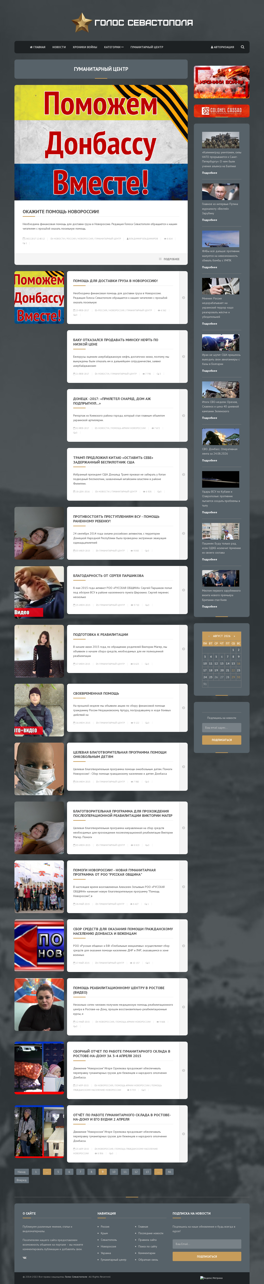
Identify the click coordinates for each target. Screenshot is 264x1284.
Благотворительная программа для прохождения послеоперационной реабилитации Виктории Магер (122, 813)
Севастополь (109, 1240)
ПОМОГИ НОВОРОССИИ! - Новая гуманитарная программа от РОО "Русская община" (114, 872)
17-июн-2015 (82, 663)
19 (216, 670)
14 (227, 663)
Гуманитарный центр (147, 47)
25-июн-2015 (82, 605)
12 (136, 1172)
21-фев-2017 (82, 373)
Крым (104, 1233)
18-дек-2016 (82, 491)
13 (147, 1172)
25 (210, 677)
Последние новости (150, 1233)
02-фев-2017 (82, 428)
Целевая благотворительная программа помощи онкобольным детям (119, 754)
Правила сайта (147, 1240)
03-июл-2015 (82, 550)
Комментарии (146, 1253)
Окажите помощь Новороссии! (61, 211)
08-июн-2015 (82, 781)
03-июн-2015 (82, 845)
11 (125, 1172)
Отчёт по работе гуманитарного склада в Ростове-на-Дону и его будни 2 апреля (122, 1117)
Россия (71, 238)
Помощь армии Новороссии (128, 428)
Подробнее (171, 259)
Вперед (22, 1180)
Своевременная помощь (96, 693)
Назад (22, 1172)
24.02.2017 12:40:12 (35, 238)
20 (222, 670)
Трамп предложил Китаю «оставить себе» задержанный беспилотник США (113, 460)
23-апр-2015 (82, 1148)
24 (205, 677)
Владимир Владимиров (143, 238)
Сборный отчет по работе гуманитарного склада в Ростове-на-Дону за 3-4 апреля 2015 (121, 1053)
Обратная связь (148, 1259)
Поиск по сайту (147, 1246)
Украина (106, 1253)
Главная (39, 47)
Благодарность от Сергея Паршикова (108, 575)
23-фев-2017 (82, 310)
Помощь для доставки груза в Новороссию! (115, 280)
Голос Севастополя (76, 1276)
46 (169, 1172)
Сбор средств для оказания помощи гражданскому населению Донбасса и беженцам (123, 931)
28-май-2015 (82, 904)
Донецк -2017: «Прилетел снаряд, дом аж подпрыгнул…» (112, 401)
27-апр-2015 (82, 1085)
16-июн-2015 (82, 722)
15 (233, 663)
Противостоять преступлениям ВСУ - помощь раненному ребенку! (116, 518)
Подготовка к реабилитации (100, 634)
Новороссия (85, 238)
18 (210, 670)
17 (205, 670)
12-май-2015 (82, 1021)
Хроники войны (85, 47)
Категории (112, 47)
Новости (59, 47)
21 (227, 670)
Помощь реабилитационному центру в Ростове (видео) (118, 990)
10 (114, 1172)
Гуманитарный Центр (108, 238)
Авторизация (223, 47)
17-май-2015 (82, 962)
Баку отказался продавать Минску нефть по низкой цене (115, 342)
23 (238, 670)
